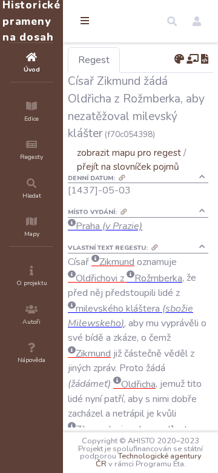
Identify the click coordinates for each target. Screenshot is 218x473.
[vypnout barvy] (179, 59)
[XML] (204, 59)
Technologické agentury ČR (149, 460)
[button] (172, 21)
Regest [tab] (94, 60)
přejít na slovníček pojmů (128, 166)
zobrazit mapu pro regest (129, 152)
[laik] (193, 59)
